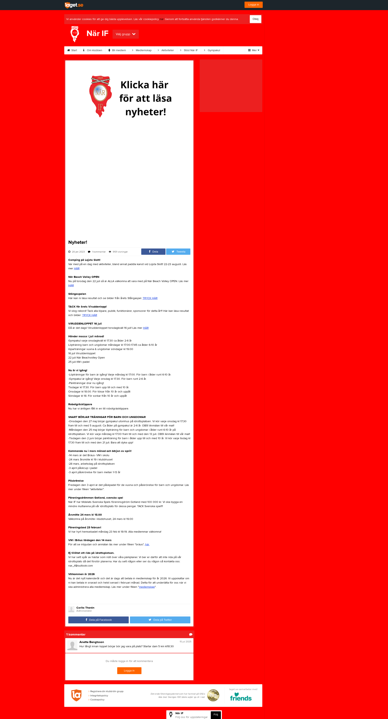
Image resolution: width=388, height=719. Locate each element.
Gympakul (213, 50)
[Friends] (241, 697)
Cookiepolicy (97, 699)
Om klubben (94, 50)
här (161, 19)
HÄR (77, 268)
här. (147, 544)
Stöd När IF (190, 50)
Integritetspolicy (99, 695)
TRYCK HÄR (150, 298)
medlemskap (147, 587)
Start (74, 50)
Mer (254, 50)
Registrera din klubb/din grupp (106, 691)
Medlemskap (143, 50)
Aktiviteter (167, 50)
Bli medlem (118, 50)
